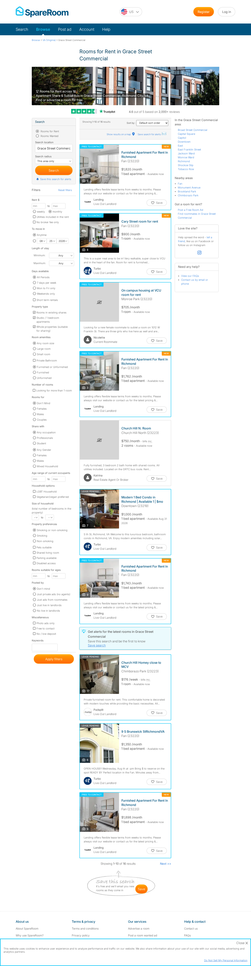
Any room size (45, 343)
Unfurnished (44, 377)
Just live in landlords (49, 605)
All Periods (43, 277)
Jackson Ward (186, 153)
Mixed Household (47, 466)
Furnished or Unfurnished (52, 366)
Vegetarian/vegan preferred (52, 496)
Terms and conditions (85, 928)
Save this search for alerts (55, 179)
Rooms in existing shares (51, 312)
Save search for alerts (149, 134)
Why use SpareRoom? (30, 935)
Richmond (184, 161)
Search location (44, 142)
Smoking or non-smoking (52, 530)
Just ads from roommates (52, 599)
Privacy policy (81, 935)
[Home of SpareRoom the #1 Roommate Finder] (42, 12)
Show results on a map (119, 134)
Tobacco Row (186, 169)
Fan (180, 183)
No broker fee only (47, 222)
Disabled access (46, 563)
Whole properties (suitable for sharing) (52, 328)
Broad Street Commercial (192, 129)
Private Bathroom (46, 360)
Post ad (64, 29)
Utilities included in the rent (52, 216)
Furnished (43, 372)
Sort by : (131, 122)
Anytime (41, 234)
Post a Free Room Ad (190, 209)
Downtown (184, 141)
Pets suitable (44, 547)
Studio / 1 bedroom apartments (47, 319)
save (141, 889)
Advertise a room (138, 928)
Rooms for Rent (49, 131)
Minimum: (39, 255)
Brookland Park (187, 191)
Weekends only (46, 293)
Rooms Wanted (49, 136)
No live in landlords (48, 610)
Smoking (42, 535)
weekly (41, 211)
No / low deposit (46, 633)
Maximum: (40, 263)
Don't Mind (43, 403)
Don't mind (43, 588)
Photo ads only (45, 623)
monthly (57, 211)
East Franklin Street (189, 149)
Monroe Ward (186, 157)
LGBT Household (46, 491)
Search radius (43, 156)
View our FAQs (190, 275)
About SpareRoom (27, 928)
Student (41, 443)
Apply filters (53, 659)
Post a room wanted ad (142, 935)
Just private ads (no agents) (53, 594)
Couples (42, 419)
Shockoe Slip (185, 165)
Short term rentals (47, 299)
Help (106, 29)
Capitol (182, 137)
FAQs (187, 935)
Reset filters (65, 190)
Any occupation (46, 432)
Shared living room (47, 552)
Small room (43, 354)
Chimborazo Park (188, 195)
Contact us (191, 928)
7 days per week (46, 282)
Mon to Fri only (46, 288)
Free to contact (45, 628)
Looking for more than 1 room (54, 390)
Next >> (165, 864)
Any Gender (44, 449)
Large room (44, 348)
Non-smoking (45, 541)
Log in (226, 12)
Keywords (38, 641)
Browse (43, 29)
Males (40, 414)
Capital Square (186, 133)
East (180, 145)
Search (22, 29)
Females (42, 408)
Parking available (46, 558)
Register (204, 12)
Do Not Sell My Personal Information (225, 960)
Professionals (45, 437)
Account (86, 29)
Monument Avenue (189, 187)
